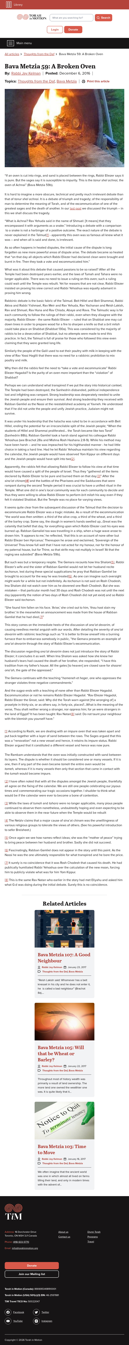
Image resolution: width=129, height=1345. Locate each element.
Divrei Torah (94, 1232)
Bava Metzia (67, 81)
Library (18, 4)
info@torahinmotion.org (25, 1248)
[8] (72, 714)
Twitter (45, 1312)
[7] (41, 617)
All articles (12, 54)
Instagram (47, 1321)
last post (75, 208)
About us (63, 1232)
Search (105, 17)
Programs (92, 1236)
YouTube (18, 1321)
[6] (70, 576)
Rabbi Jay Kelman (26, 73)
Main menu (24, 43)
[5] (112, 562)
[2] (72, 459)
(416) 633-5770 (21, 1242)
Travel (90, 1241)
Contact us (64, 1236)
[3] (98, 476)
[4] (6, 820)
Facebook (18, 1312)
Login (55, 29)
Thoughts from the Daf (39, 54)
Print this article (98, 81)
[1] (47, 235)
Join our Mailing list (32, 1274)
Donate (73, 29)
